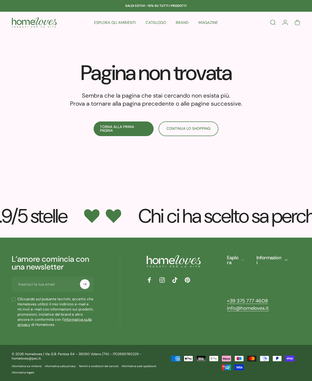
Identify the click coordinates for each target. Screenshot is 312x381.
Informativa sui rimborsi (27, 366)
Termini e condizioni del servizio (99, 366)
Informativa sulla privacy (60, 366)
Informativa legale (23, 372)
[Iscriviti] (85, 284)
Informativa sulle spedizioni (139, 366)
